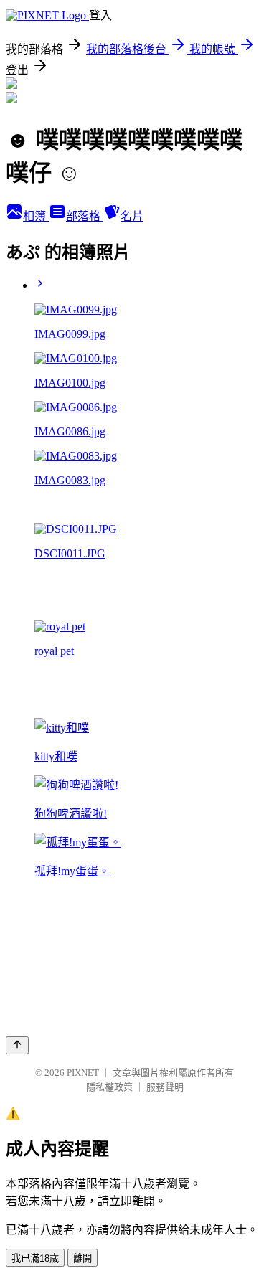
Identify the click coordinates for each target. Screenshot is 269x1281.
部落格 (84, 216)
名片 (132, 216)
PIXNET (83, 1072)
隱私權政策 (109, 1087)
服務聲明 (165, 1087)
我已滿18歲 (35, 1258)
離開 (82, 1258)
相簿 (36, 216)
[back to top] (17, 1045)
